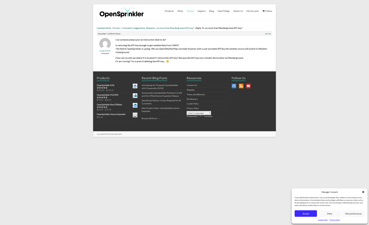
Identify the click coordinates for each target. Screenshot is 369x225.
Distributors (192, 99)
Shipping (190, 90)
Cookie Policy (323, 220)
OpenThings (224, 11)
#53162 (268, 34)
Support (202, 11)
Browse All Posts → (151, 118)
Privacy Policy (335, 220)
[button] (363, 192)
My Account (252, 11)
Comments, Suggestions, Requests (138, 28)
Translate (208, 116)
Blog (211, 11)
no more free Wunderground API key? (175, 28)
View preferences (353, 213)
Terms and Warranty (196, 94)
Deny (329, 213)
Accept (306, 213)
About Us (238, 11)
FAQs (180, 11)
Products (169, 11)
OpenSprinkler (104, 28)
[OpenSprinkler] (121, 12)
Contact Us (192, 85)
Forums (190, 11)
